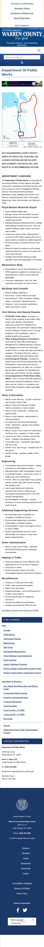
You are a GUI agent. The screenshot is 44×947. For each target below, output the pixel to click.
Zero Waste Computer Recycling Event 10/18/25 (20, 610)
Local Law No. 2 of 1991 (14, 710)
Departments (26, 863)
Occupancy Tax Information (22, 3)
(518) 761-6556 (10, 767)
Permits (7, 630)
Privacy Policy (22, 893)
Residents (26, 853)
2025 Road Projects (12, 639)
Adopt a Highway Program (15, 664)
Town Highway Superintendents (18, 656)
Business (25, 848)
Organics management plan (16, 698)
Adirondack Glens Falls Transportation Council (21, 731)
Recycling (8, 719)
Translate (29, 923)
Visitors (26, 858)
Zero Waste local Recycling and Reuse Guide (21, 687)
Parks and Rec (10, 660)
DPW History (9, 635)
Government (26, 868)
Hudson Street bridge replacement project (22, 673)
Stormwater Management (15, 652)
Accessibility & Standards (22, 883)
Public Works (11, 620)
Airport (7, 726)
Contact (26, 873)
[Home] (22, 35)
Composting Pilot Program (15, 693)
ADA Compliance (22, 25)
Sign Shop (8, 647)
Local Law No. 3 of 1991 (14, 715)
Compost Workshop (12, 702)
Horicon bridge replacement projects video (23, 669)
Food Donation (10, 706)
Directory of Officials (22, 888)
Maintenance (9, 643)
